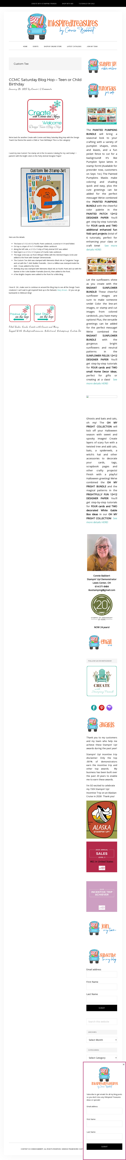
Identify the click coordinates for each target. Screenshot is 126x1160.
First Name (92, 981)
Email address (93, 969)
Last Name (92, 994)
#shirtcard (50, 330)
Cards (25, 326)
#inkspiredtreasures (33, 330)
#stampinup (63, 330)
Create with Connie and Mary (44, 326)
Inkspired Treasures (63, 26)
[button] (102, 44)
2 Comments (46, 88)
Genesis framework (70, 1149)
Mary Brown (62, 290)
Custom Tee (75, 330)
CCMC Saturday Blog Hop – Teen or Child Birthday (45, 81)
